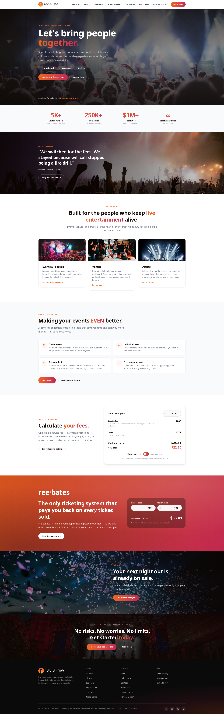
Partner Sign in (127, 697)
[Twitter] (178, 709)
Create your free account (53, 77)
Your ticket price (116, 413)
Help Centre (126, 678)
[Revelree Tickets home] (48, 4)
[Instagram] (172, 709)
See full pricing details (52, 449)
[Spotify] (183, 709)
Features (76, 4)
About (123, 673)
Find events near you (126, 597)
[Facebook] (166, 709)
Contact (124, 683)
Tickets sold (136, 503)
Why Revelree (114, 4)
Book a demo (79, 77)
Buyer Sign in (127, 692)
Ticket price (162, 503)
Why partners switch (51, 177)
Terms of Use (162, 678)
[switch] (146, 454)
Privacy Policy (162, 673)
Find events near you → (68, 98)
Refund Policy (162, 683)
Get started (47, 380)
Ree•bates (99, 4)
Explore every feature (70, 380)
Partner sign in (159, 4)
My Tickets (144, 4)
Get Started (178, 4)
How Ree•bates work (51, 536)
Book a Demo (91, 697)
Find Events (129, 4)
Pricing (87, 4)
